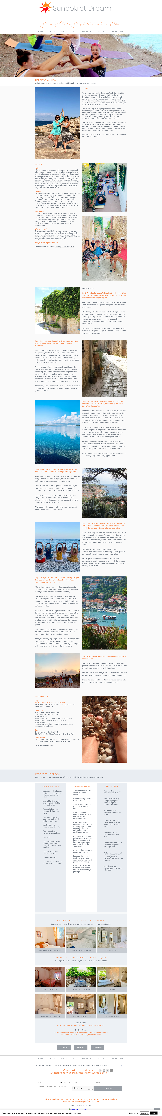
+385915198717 (99, 1099)
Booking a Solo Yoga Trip (64, 247)
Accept (154, 1113)
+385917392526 (76, 1099)
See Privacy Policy (75, 1113)
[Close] (160, 1113)
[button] (52, 30)
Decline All (144, 1113)
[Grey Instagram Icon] (103, 1070)
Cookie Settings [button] (133, 1113)
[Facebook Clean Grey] (100, 1070)
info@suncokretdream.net (56, 1099)
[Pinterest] (111, 1070)
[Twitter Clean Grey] (107, 1070)
